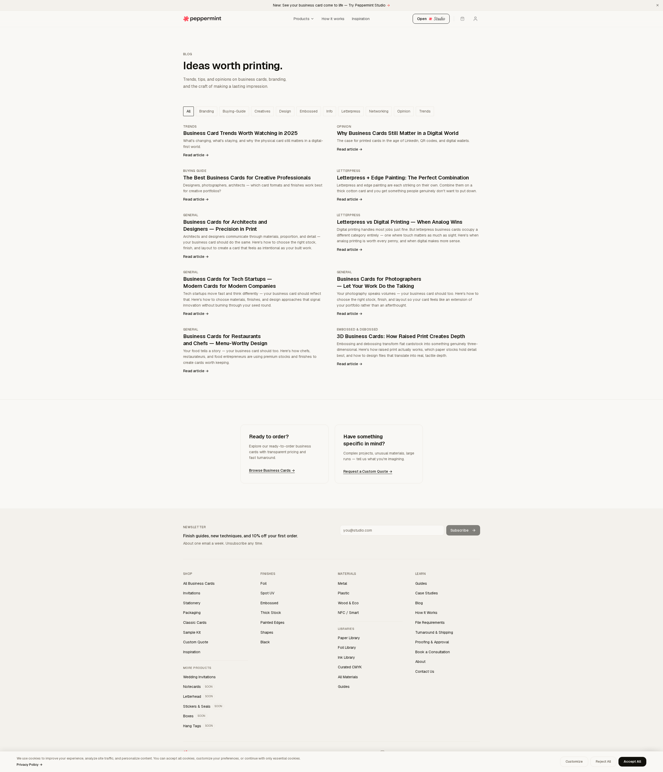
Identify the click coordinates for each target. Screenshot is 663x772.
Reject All (603, 761)
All (188, 111)
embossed (309, 111)
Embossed (269, 603)
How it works (332, 18)
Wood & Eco (348, 603)
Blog (419, 603)
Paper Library (349, 638)
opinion (403, 111)
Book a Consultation (432, 652)
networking (378, 111)
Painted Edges (272, 622)
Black (265, 642)
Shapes (267, 632)
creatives (262, 111)
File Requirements (430, 622)
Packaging (192, 612)
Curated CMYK (350, 667)
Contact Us (424, 671)
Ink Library (346, 657)
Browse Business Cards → (272, 470)
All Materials (348, 677)
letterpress (351, 111)
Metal (342, 583)
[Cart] (462, 19)
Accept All (632, 761)
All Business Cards (199, 583)
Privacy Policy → (29, 764)
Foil (264, 583)
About (420, 661)
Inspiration (361, 18)
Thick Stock (271, 612)
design (285, 111)
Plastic (343, 593)
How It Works (426, 612)
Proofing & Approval (432, 642)
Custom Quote (195, 642)
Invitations (191, 593)
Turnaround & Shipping (434, 632)
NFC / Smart (348, 612)
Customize (574, 761)
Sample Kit (192, 632)
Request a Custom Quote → (367, 471)
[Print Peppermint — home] (236, 18)
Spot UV (267, 593)
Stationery (192, 603)
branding (206, 111)
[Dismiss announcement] (657, 5)
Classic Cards (195, 622)
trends (425, 111)
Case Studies (426, 593)
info (329, 111)
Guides (344, 686)
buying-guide (234, 111)
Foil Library (347, 647)
